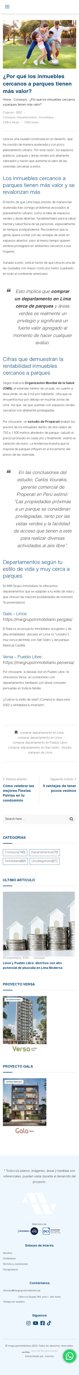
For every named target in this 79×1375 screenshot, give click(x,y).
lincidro (67, 748)
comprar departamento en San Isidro (33, 748)
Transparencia (10, 1270)
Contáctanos (9, 1259)
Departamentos (27, 117)
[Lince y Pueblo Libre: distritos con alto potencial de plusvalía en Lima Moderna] (39, 923)
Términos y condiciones (15, 1264)
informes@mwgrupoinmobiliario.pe (21, 1291)
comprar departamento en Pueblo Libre (40, 743)
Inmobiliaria (46, 117)
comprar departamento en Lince (40, 738)
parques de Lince (40, 752)
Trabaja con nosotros (14, 1302)
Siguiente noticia (61, 779)
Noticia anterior (16, 779)
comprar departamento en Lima (41, 733)
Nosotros (7, 1253)
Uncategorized (42, 861)
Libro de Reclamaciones (44, 1351)
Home (7, 100)
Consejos (20, 100)
